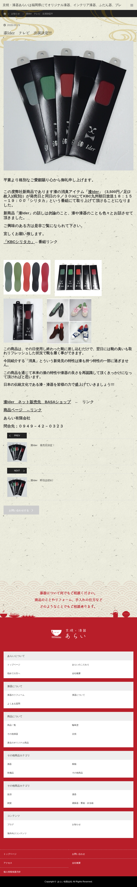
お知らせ (15, 13)
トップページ (13, 664)
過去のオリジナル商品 (18, 742)
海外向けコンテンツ (17, 833)
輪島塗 (75, 725)
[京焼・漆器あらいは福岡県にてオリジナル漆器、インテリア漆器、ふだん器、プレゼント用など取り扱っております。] (68, 636)
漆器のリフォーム (15, 695)
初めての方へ (13, 673)
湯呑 (74, 794)
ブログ (10, 824)
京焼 (74, 734)
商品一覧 (11, 725)
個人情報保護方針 (12, 872)
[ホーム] (5, 11)
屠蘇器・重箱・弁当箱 (82, 803)
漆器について (78, 695)
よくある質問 (13, 703)
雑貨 (9, 803)
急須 (9, 794)
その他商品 (77, 773)
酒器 (9, 764)
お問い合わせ (78, 854)
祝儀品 (10, 773)
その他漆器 (12, 734)
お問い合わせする (19, 510)
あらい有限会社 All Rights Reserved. (75, 881)
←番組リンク (31, 242)
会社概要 (76, 673)
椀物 (74, 764)
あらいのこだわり (80, 664)
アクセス (8, 863)
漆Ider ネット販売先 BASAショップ (37, 402)
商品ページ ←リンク (23, 410)
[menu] (132, 5)
